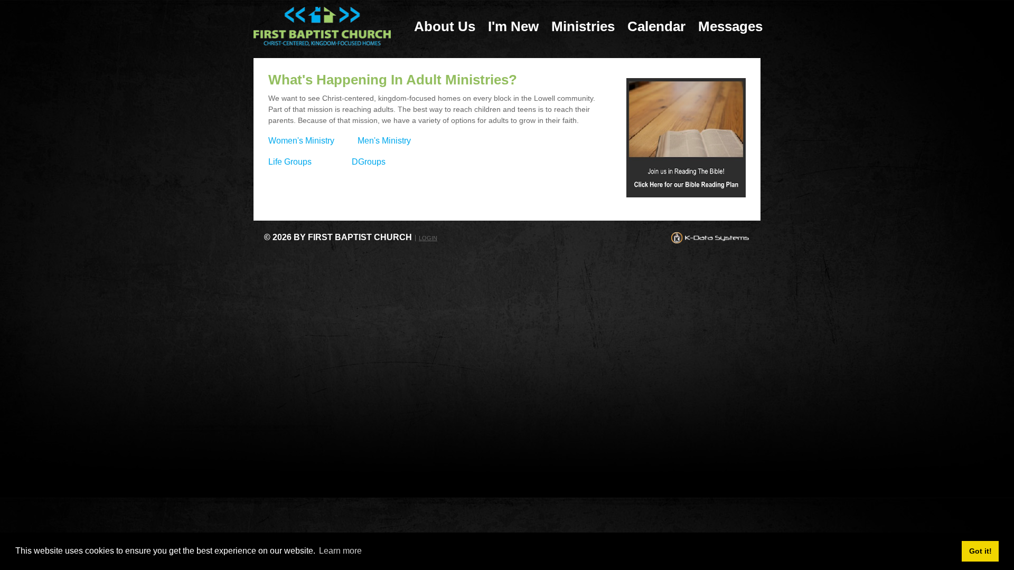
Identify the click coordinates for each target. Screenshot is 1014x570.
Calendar (656, 26)
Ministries (583, 26)
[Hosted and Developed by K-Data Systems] (710, 237)
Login (428, 238)
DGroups (369, 161)
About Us (444, 26)
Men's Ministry (384, 140)
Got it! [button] (980, 551)
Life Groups (290, 161)
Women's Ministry (301, 140)
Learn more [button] (340, 550)
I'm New (513, 26)
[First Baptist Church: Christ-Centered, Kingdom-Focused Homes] (322, 25)
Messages (730, 26)
